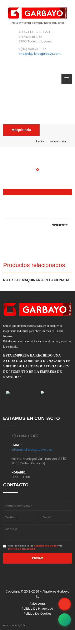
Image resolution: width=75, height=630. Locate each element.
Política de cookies (37, 613)
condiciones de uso (46, 545)
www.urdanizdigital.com (16, 625)
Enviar (37, 558)
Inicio (40, 141)
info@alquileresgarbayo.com (40, 54)
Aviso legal (37, 603)
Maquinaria (21, 130)
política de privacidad (21, 548)
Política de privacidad (37, 608)
